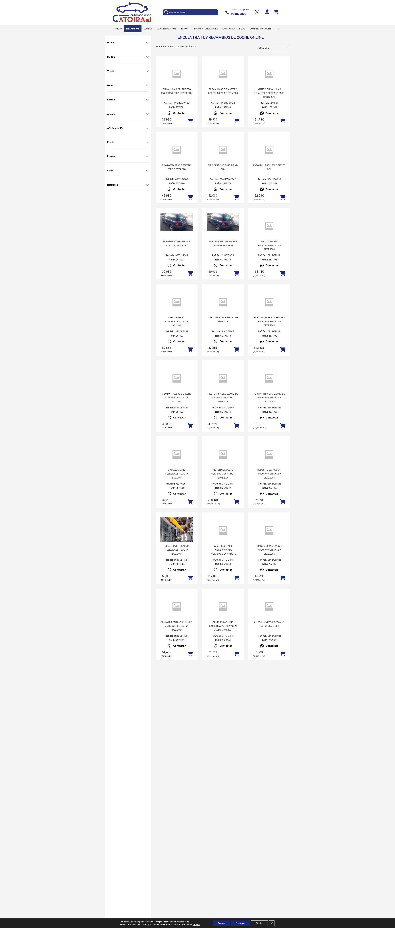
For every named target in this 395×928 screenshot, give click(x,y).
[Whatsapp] (257, 12)
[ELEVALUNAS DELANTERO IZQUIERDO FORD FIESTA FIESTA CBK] (176, 73)
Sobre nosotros (166, 28)
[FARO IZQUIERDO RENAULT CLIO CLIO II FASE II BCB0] (223, 222)
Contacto (228, 28)
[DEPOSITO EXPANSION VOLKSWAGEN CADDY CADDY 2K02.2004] (269, 454)
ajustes (196, 924)
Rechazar (240, 923)
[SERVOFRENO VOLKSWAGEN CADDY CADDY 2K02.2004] (269, 606)
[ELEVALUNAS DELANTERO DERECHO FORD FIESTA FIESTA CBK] (223, 73)
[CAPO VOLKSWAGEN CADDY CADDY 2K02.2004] (223, 302)
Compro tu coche (260, 28)
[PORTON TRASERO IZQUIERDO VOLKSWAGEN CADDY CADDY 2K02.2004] (269, 378)
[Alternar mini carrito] (276, 12)
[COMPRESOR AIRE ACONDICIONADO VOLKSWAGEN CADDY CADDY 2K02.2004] (223, 530)
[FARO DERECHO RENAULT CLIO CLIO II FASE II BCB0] (176, 222)
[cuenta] (267, 12)
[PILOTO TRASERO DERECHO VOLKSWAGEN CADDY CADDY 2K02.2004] (176, 378)
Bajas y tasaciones (206, 28)
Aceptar (221, 923)
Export (185, 28)
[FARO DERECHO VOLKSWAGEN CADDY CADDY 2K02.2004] (176, 302)
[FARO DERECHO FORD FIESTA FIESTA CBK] (223, 150)
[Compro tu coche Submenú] (278, 29)
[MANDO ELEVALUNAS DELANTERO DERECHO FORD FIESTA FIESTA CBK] (269, 73)
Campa (148, 28)
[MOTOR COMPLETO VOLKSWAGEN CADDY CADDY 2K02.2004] (223, 454)
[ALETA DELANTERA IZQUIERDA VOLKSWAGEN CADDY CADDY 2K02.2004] (223, 606)
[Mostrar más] (147, 42)
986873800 (238, 14)
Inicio (118, 28)
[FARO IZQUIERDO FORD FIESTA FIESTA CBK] (269, 150)
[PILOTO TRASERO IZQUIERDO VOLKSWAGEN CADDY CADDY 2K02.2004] (223, 378)
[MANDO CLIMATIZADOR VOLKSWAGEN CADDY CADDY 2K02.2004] (269, 530)
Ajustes (259, 923)
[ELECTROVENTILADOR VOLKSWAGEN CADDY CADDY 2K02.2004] (176, 538)
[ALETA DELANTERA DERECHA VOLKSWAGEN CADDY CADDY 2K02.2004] (176, 606)
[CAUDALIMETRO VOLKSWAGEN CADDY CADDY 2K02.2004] (176, 454)
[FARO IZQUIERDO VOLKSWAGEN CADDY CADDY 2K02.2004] (269, 226)
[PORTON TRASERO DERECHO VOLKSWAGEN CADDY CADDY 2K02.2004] (269, 302)
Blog (242, 28)
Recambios (132, 28)
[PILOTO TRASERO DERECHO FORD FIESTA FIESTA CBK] (176, 150)
